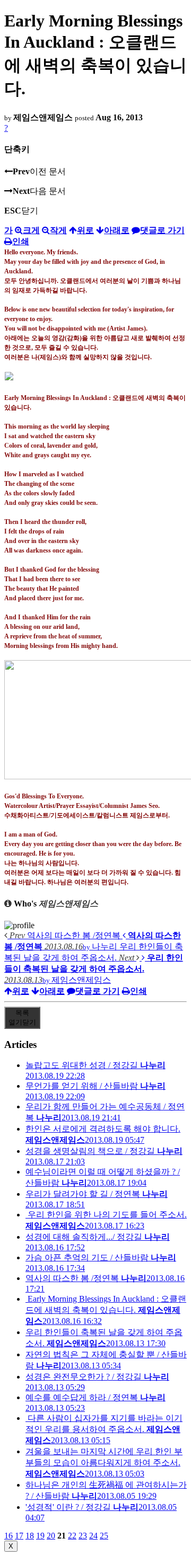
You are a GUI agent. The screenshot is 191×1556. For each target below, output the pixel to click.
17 (19, 1535)
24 (93, 1535)
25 (104, 1535)
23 (83, 1535)
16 (8, 1535)
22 (72, 1535)
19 (40, 1535)
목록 (22, 1017)
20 (51, 1535)
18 (29, 1535)
